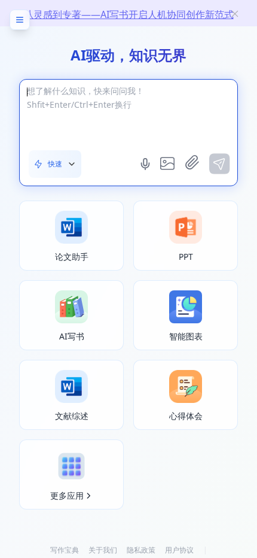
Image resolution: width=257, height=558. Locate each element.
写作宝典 (64, 550)
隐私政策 (141, 550)
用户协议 (179, 550)
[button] (55, 164)
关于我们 (102, 550)
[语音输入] (146, 164)
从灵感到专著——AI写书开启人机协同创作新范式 (129, 14)
